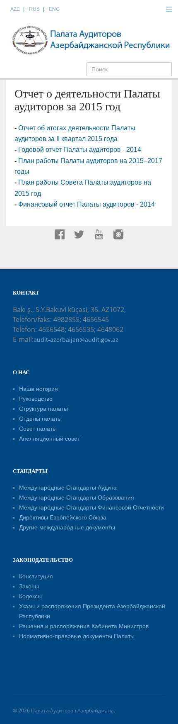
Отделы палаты (40, 418)
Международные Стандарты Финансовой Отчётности (91, 507)
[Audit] (91, 40)
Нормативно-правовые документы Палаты (77, 636)
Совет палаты (38, 428)
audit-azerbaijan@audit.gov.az (76, 340)
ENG (54, 9)
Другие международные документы (67, 527)
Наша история (38, 388)
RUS (34, 9)
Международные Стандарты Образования (76, 497)
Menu (169, 9)
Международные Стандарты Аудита (68, 487)
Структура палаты (43, 408)
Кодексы (30, 596)
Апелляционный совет (49, 438)
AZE (15, 9)
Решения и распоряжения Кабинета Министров (84, 626)
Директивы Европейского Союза (62, 517)
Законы (29, 586)
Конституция (36, 576)
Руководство (36, 398)
